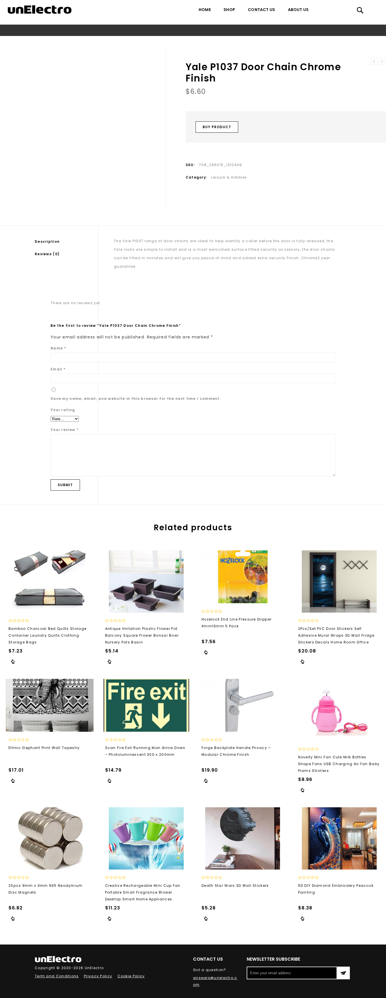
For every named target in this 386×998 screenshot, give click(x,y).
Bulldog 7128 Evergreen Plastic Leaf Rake (382, 61)
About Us (298, 9)
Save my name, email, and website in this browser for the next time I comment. (136, 398)
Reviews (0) (47, 254)
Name (58, 348)
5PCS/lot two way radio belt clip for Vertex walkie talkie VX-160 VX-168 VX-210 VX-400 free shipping (374, 61)
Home (205, 9)
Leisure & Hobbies (180, 40)
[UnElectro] (39, 9)
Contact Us (261, 9)
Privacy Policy (98, 976)
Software (148, 40)
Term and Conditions (57, 976)
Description (47, 241)
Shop (229, 9)
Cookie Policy (131, 976)
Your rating (63, 409)
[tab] (66, 241)
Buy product (217, 127)
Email (58, 369)
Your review (65, 429)
